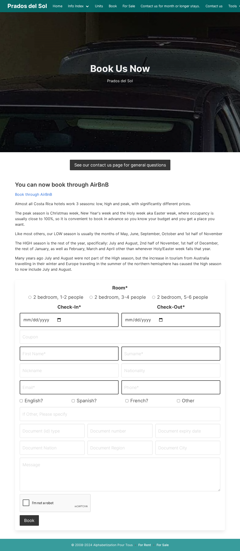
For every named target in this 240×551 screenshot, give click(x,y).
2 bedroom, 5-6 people (182, 297)
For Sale (129, 6)
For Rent (144, 545)
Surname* (133, 354)
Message (31, 465)
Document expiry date (179, 431)
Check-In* (69, 307)
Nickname (32, 371)
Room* (120, 288)
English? (34, 400)
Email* (28, 387)
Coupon (30, 337)
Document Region (107, 448)
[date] (69, 320)
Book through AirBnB (33, 194)
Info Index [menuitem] (76, 6)
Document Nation (39, 448)
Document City (172, 448)
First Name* (34, 354)
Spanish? (87, 400)
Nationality (134, 371)
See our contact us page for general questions (120, 165)
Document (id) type (41, 431)
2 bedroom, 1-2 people (58, 297)
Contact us (214, 6)
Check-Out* (171, 307)
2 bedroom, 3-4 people (120, 297)
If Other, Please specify (44, 414)
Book (113, 6)
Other (188, 400)
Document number (108, 431)
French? (139, 400)
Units (99, 6)
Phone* (131, 387)
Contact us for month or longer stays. (170, 6)
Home (57, 6)
